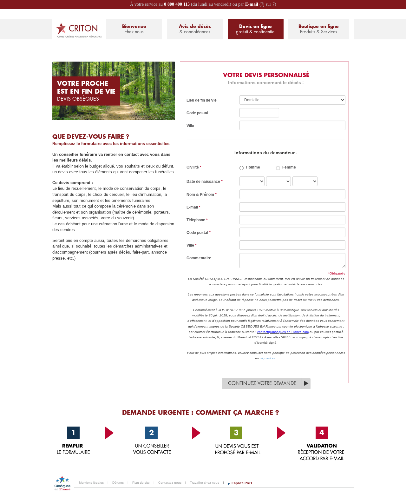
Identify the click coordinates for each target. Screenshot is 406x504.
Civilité (194, 167)
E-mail (251, 4)
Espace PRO (242, 483)
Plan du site (141, 482)
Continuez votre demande (262, 383)
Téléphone (197, 220)
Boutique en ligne (318, 29)
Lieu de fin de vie (202, 100)
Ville (190, 125)
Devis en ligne (255, 29)
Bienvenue (134, 29)
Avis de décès (195, 29)
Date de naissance (205, 181)
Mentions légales (91, 482)
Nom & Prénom (202, 194)
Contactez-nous (169, 482)
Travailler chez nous (204, 482)
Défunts (118, 482)
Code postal (197, 113)
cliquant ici (267, 358)
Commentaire (199, 258)
